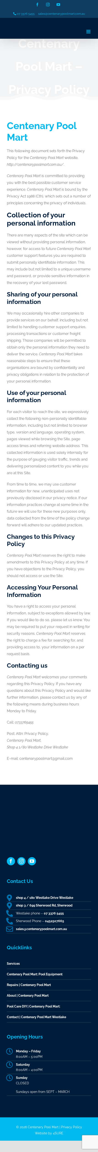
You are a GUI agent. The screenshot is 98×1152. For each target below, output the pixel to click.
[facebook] (11, 861)
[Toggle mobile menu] (88, 31)
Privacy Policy (71, 1127)
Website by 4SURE (49, 1133)
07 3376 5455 (25, 13)
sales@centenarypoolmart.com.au (61, 13)
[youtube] (32, 861)
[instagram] (21, 861)
